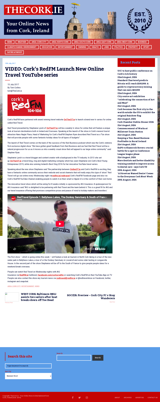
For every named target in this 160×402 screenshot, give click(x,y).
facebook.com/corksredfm (51, 275)
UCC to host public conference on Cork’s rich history (135, 72)
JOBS (106, 47)
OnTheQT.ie (69, 119)
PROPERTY (133, 47)
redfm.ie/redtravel (61, 176)
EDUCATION (47, 47)
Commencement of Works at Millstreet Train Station (133, 130)
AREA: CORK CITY (39, 42)
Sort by (8, 371)
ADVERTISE (139, 397)
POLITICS (118, 47)
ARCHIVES (128, 397)
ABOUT (117, 397)
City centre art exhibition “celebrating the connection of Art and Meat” (136, 99)
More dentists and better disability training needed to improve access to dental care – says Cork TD (136, 164)
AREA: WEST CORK (124, 42)
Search (59, 353)
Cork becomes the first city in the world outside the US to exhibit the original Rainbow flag (136, 112)
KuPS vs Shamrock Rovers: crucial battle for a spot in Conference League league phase (135, 151)
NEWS (37, 286)
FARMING (82, 47)
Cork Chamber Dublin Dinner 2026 (136, 122)
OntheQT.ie (75, 169)
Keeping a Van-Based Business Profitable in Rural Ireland (133, 139)
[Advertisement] (60, 324)
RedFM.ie (24, 275)
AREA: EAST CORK (103, 42)
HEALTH (95, 47)
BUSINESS (142, 42)
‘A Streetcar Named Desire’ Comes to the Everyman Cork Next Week (135, 175)
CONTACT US (153, 397)
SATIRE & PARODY (14, 52)
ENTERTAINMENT (65, 47)
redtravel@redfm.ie (65, 278)
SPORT (146, 47)
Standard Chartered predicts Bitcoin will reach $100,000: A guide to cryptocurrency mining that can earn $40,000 (135, 85)
